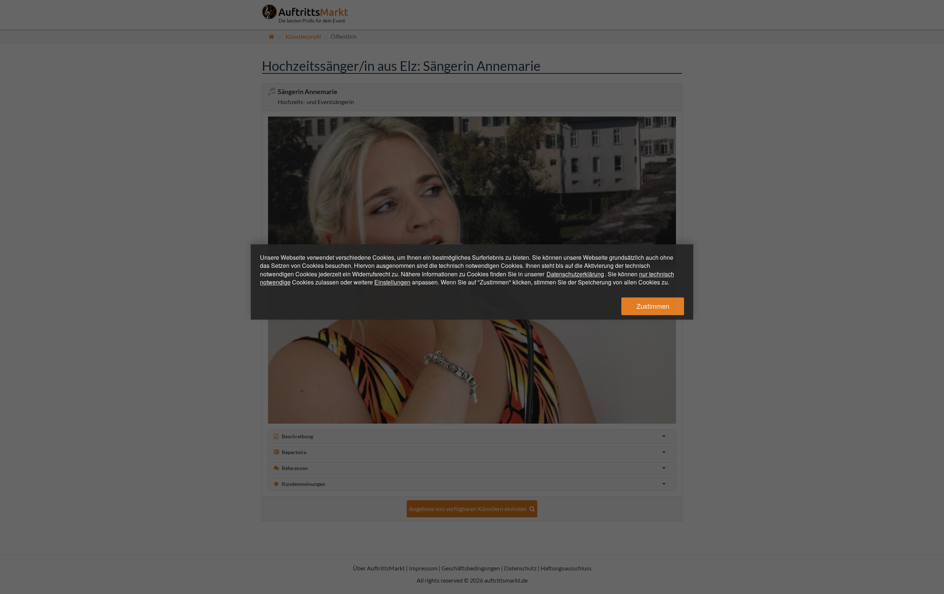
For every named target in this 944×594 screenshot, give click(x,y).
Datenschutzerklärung (575, 274)
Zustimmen (652, 306)
